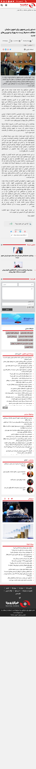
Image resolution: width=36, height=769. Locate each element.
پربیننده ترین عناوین (27, 354)
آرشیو (5, 408)
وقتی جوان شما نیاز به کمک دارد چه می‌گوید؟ (21, 563)
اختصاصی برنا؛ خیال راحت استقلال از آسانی (21, 434)
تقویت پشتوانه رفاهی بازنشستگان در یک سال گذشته (19, 437)
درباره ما (21, 588)
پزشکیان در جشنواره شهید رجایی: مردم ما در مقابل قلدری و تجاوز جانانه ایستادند (17, 371)
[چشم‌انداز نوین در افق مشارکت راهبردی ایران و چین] (30, 474)
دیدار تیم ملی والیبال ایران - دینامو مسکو (22, 378)
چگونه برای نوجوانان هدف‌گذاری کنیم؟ (22, 548)
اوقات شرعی (9, 591)
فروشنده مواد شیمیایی (26, 336)
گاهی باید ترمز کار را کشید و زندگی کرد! (22, 559)
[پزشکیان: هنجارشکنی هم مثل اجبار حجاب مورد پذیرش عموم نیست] (18, 250)
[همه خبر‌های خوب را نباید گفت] (30, 482)
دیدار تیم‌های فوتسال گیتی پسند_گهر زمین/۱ (21, 376)
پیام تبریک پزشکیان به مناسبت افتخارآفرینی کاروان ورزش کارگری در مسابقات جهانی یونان (17, 271)
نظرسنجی (18, 594)
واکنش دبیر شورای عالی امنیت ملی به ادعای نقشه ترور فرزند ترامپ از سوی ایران (19, 366)
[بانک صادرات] (18, 319)
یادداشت (31, 460)
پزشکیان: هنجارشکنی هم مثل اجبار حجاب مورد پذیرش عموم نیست (17, 257)
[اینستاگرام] (6, 1)
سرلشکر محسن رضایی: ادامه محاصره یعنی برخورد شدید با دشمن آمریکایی (17, 358)
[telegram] (6, 49)
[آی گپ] (1, 1)
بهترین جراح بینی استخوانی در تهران (22, 343)
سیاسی (30, 45)
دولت (25, 45)
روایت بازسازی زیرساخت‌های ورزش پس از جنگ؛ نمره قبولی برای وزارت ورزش (17, 423)
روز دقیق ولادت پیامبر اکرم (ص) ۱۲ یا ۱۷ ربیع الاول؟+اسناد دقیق (18, 448)
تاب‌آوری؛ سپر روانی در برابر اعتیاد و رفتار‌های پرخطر (20, 578)
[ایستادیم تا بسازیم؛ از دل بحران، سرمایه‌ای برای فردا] (30, 466)
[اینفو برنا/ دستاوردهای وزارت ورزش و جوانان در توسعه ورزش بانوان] (18, 512)
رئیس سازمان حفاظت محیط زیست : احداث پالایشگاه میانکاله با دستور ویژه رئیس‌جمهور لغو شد (19, 398)
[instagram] (5, 499)
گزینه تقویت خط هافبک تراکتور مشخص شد (21, 389)
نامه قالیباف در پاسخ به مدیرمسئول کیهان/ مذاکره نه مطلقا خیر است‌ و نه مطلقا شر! (17, 427)
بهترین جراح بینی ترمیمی (25, 340)
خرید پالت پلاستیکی (27, 333)
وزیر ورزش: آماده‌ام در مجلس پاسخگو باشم (21, 391)
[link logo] (27, 5)
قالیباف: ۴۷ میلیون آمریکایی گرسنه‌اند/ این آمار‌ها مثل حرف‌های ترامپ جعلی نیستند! (19, 452)
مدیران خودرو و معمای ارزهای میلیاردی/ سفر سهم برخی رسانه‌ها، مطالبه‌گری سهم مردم (18, 431)
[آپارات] (4, 1)
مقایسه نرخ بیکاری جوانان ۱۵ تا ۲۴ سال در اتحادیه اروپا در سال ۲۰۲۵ (18, 575)
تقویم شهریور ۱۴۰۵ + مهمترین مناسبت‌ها (22, 561)
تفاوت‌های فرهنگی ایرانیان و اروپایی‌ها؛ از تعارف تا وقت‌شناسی (20, 566)
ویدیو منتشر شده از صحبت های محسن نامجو (20, 403)
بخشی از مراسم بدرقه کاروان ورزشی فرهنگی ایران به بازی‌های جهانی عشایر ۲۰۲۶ (19, 385)
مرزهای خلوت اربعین (12, 333)
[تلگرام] (9, 1)
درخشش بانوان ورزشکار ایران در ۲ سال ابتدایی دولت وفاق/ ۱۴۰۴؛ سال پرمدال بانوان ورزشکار (17, 440)
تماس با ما (29, 588)
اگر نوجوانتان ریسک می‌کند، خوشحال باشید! (21, 552)
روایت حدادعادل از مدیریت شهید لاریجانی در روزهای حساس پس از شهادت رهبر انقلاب (19, 381)
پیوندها (14, 588)
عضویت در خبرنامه (27, 591)
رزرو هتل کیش (12, 336)
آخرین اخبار (18, 354)
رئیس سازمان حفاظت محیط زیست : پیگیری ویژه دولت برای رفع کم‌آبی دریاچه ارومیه (18, 394)
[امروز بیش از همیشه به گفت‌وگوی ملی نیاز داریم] (30, 490)
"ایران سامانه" (14, 615)
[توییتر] (11, 1)
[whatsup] (8, 49)
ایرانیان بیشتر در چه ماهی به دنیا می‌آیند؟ (22, 550)
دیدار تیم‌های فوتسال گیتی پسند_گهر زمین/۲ (21, 374)
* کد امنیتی (31, 302)
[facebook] (3, 49)
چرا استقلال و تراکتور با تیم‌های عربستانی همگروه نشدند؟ (18, 572)
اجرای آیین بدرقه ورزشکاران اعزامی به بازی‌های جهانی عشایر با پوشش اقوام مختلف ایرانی (17, 362)
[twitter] (10, 49)
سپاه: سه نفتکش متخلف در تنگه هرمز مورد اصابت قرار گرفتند (20, 10)
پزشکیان (28, 241)
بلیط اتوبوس (29, 347)
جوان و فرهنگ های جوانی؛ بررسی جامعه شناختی (20, 569)
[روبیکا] (13, 1)
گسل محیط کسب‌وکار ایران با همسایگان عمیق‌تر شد (19, 401)
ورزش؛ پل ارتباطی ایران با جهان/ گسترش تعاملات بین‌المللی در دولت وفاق (17, 419)
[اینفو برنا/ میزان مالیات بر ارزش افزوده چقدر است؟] (18, 534)
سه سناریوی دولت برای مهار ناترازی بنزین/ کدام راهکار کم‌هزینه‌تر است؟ (19, 555)
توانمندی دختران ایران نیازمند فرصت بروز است (20, 580)
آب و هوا (17, 591)
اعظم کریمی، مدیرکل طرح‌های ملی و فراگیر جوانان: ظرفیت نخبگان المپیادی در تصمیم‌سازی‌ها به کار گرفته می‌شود (18, 444)
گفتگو (25, 460)
